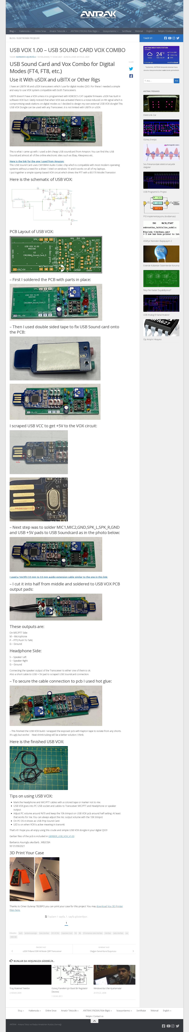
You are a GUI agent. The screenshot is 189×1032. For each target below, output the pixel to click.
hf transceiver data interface (92, 933)
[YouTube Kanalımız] (169, 38)
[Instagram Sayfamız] (173, 38)
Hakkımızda (24, 31)
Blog (12, 31)
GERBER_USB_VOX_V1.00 (61, 836)
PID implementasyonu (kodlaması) (159, 216)
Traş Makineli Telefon (20, 988)
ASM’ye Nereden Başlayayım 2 (157, 240)
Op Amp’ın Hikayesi (152, 339)
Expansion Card (67, 933)
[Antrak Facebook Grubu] (165, 38)
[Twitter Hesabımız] (177, 38)
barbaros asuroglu (31, 933)
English (149, 31)
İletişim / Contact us (167, 31)
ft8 (80, 933)
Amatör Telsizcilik (57, 31)
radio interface (118, 933)
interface (108, 933)
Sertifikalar (127, 31)
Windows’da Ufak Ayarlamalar (107, 988)
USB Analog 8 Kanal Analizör (156, 314)
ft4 (75, 933)
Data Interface (44, 933)
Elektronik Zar (149, 114)
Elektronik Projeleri (28, 38)
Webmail (139, 31)
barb (20, 933)
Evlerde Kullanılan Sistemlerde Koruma (161, 265)
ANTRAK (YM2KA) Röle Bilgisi (84, 31)
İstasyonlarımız (109, 31)
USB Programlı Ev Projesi (154, 191)
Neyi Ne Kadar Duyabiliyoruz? (157, 290)
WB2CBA (14, 937)
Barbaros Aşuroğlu (26, 57)
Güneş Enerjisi (149, 139)
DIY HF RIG (55, 933)
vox (127, 933)
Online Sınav (40, 31)
